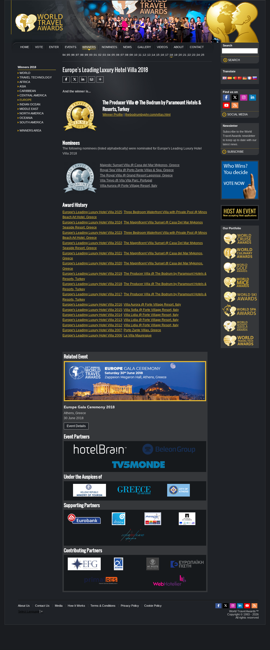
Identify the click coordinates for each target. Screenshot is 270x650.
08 (126, 54)
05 (113, 54)
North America (32, 113)
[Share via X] (74, 79)
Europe (26, 99)
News (127, 47)
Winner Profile (113, 114)
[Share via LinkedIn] (83, 79)
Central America (33, 95)
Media (58, 605)
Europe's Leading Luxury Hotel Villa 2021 (92, 253)
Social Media (237, 114)
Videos (162, 47)
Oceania (26, 117)
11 (140, 54)
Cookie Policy (153, 605)
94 (64, 54)
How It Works (76, 605)
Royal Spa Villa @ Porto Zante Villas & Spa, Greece (137, 170)
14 (153, 54)
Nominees (109, 47)
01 (95, 54)
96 (73, 54)
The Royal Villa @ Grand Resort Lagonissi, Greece (136, 175)
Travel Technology (36, 77)
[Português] (235, 78)
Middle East (29, 108)
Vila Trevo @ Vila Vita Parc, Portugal (126, 180)
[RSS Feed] (235, 105)
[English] (225, 78)
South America (31, 122)
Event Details (76, 426)
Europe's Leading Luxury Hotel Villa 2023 (92, 233)
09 (131, 54)
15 (158, 54)
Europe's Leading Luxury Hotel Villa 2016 (92, 304)
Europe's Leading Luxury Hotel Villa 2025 (92, 212)
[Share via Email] (91, 79)
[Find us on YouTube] (226, 105)
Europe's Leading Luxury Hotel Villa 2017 (92, 294)
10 (135, 54)
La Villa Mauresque (138, 335)
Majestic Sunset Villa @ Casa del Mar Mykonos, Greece (140, 165)
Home (24, 47)
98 (82, 54)
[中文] (240, 78)
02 (100, 54)
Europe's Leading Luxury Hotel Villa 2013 (92, 320)
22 (189, 54)
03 (104, 54)
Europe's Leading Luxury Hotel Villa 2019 (92, 273)
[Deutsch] (245, 78)
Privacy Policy (130, 605)
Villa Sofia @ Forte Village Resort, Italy (151, 310)
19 (175, 54)
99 (86, 54)
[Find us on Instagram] (243, 98)
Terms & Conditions (102, 605)
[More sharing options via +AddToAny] (100, 79)
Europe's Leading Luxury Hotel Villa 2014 (92, 315)
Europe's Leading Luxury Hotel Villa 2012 (92, 325)
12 (144, 54)
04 (108, 54)
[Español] (230, 78)
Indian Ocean (30, 104)
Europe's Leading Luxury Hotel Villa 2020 (92, 263)
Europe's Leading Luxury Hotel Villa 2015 (92, 310)
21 (184, 54)
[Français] (250, 78)
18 (171, 54)
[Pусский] (255, 78)
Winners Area (30, 130)
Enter (54, 47)
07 (122, 54)
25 (202, 54)
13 (149, 54)
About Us (24, 605)
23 (193, 54)
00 (91, 54)
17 (166, 54)
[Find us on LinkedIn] (252, 98)
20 (180, 54)
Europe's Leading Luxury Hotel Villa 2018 (92, 284)
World (25, 72)
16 (162, 54)
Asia (23, 86)
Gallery (144, 47)
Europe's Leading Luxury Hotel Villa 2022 (92, 243)
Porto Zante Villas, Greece (142, 330)
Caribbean (28, 90)
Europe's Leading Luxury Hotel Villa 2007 (92, 330)
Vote (39, 47)
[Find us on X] (235, 98)
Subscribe (235, 151)
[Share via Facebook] (66, 79)
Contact (197, 47)
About (179, 47)
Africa (25, 81)
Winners (89, 47)
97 (77, 54)
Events (70, 47)
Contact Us (42, 605)
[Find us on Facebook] (226, 98)
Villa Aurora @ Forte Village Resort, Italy (128, 186)
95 (68, 54)
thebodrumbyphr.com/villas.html (148, 114)
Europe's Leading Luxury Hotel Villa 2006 (92, 335)
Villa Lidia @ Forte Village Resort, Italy (151, 315)
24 (198, 54)
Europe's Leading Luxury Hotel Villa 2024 (92, 222)
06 (117, 54)
